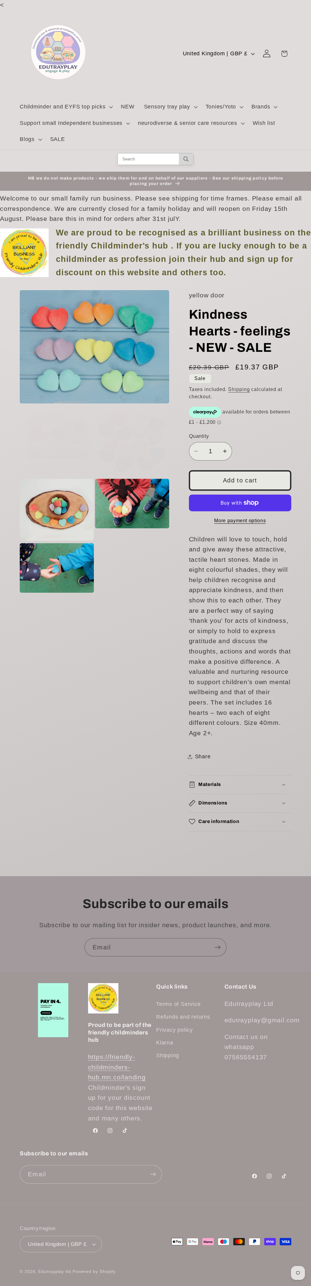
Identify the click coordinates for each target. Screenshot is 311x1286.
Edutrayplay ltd (54, 1271)
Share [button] (203, 756)
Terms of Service (178, 1004)
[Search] (186, 159)
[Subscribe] (217, 947)
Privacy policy (174, 1030)
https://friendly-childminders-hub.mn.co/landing (117, 1067)
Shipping (239, 389)
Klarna (164, 1043)
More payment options (240, 520)
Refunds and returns (183, 1017)
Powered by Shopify (94, 1271)
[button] (65, 107)
